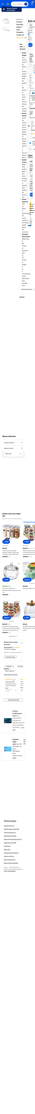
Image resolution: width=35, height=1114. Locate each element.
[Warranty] (20, 453)
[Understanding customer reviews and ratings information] (21, 652)
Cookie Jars (7, 846)
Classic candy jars (9, 856)
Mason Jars (7, 849)
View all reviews (10, 657)
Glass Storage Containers (11, 853)
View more (12, 636)
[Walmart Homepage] (7, 4)
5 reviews (13, 649)
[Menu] (3, 4)
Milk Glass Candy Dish (10, 836)
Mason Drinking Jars (9, 859)
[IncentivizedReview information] (15, 690)
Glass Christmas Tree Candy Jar (13, 839)
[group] (24, 38)
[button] (20, 47)
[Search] (25, 4)
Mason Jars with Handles (11, 863)
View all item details (26, 289)
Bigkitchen (19, 19)
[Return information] (29, 41)
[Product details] (22, 442)
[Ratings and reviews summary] (22, 642)
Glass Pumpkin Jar (9, 825)
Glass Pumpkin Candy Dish (11, 829)
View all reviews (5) (13, 700)
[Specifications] (22, 448)
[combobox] (19, 4)
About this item (9, 436)
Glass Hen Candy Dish (10, 842)
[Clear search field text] (23, 4)
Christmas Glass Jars (10, 832)
